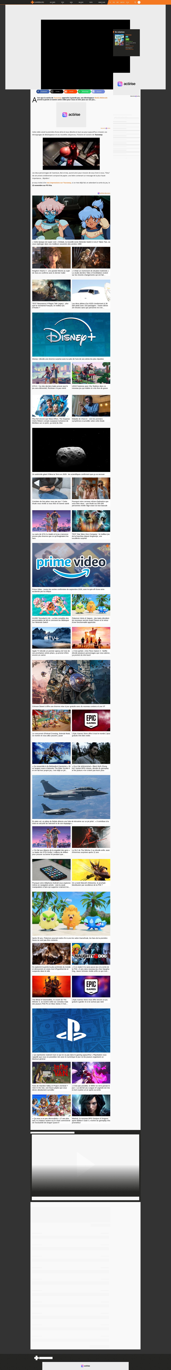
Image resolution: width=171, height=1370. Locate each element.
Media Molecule (101, 98)
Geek (71, 2)
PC (110, 2)
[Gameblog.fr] (37, 2)
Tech (62, 2)
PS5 (114, 2)
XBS (117, 2)
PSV (127, 37)
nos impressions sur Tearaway (59, 183)
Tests (90, 2)
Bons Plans (102, 2)
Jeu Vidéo (52, 2)
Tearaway (57, 98)
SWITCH (122, 2)
